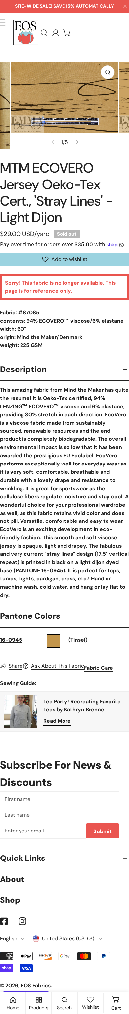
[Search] (44, 33)
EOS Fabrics (36, 985)
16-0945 (11, 639)
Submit (102, 831)
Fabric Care (98, 667)
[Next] (76, 142)
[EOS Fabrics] (25, 32)
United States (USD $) (68, 938)
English (8, 938)
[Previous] (53, 142)
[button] (67, 33)
